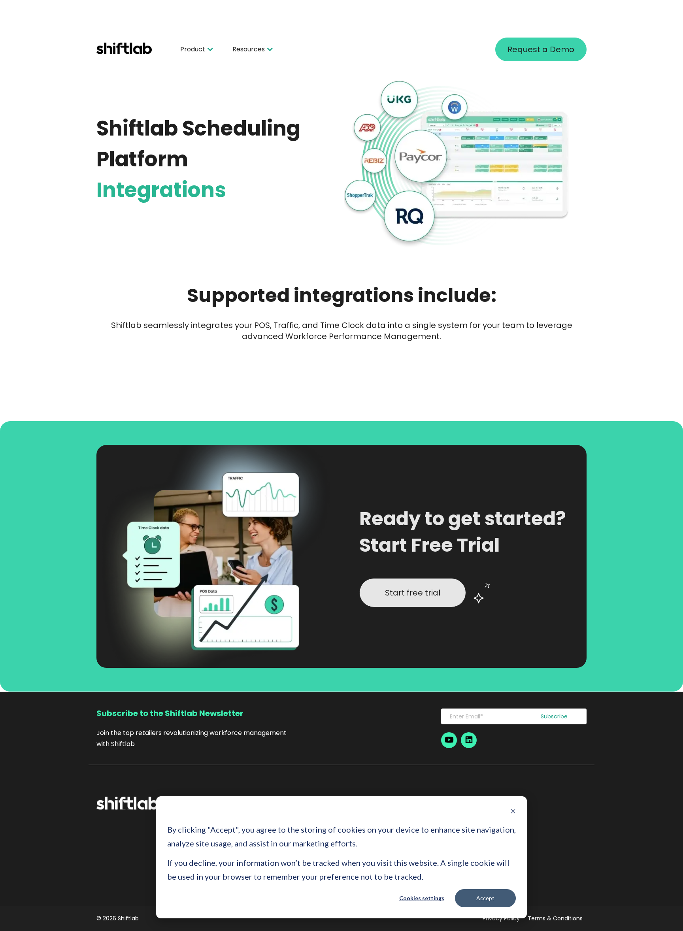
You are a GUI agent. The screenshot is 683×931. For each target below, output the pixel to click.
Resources (248, 49)
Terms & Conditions (555, 918)
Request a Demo (541, 49)
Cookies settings (421, 898)
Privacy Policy (501, 918)
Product (192, 49)
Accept (485, 898)
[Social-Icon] (449, 740)
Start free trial (412, 592)
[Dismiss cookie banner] (513, 812)
